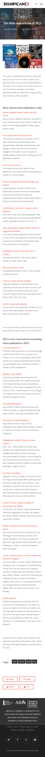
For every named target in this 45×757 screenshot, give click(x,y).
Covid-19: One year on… (12, 165)
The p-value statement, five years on (17, 135)
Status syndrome (9, 598)
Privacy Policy (25, 726)
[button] (41, 4)
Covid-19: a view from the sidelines (17, 281)
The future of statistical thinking (15, 420)
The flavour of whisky (11, 473)
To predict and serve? (11, 348)
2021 (15, 661)
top (34, 661)
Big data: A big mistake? (12, 374)
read (29, 661)
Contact (21, 730)
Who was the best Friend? (13, 267)
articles (22, 661)
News (22, 17)
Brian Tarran (12, 29)
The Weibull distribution (12, 404)
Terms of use (12, 726)
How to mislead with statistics (15, 304)
